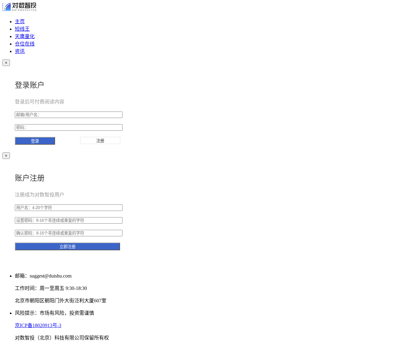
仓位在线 (25, 43)
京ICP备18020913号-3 (38, 325)
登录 (35, 141)
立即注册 (67, 246)
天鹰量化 (25, 36)
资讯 (20, 51)
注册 (100, 140)
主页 (20, 21)
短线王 (22, 29)
